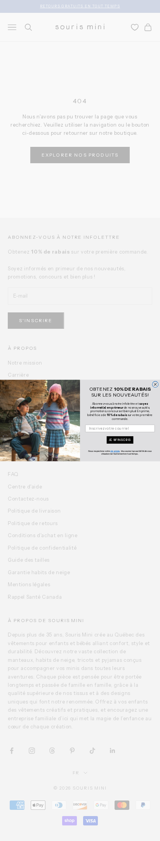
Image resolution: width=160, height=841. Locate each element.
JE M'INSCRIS (120, 440)
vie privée (115, 451)
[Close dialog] (155, 384)
